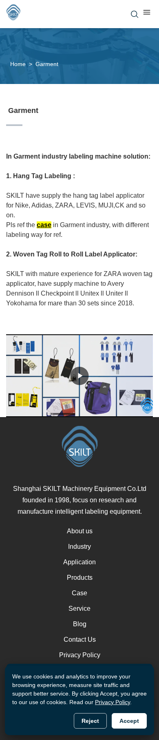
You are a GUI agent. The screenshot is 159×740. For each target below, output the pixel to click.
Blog (79, 624)
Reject (90, 721)
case (44, 224)
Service (79, 608)
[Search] (134, 14)
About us (80, 531)
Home (18, 64)
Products (80, 577)
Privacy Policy (79, 655)
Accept (129, 721)
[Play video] (80, 376)
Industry (79, 546)
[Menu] (147, 14)
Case (79, 593)
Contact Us (80, 639)
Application (79, 562)
